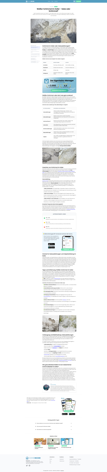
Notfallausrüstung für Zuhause (74, 464)
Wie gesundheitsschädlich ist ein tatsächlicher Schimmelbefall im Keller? (35, 62)
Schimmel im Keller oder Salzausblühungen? (34, 47)
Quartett (56, 1)
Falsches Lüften (45, 180)
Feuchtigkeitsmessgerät (59, 356)
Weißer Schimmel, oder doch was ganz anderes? (35, 49)
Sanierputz (64, 299)
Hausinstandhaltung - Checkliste (75, 459)
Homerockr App (57, 278)
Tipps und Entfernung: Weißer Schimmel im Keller (35, 56)
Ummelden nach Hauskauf (74, 462)
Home (49, 1)
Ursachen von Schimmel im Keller (35, 52)
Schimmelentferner (47, 296)
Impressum (62, 459)
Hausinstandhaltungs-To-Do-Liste (65, 360)
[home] (36, 1)
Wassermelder (47, 354)
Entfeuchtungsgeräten (71, 209)
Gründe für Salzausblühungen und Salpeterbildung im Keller (35, 54)
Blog (52, 1)
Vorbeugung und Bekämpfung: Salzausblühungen (33, 59)
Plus (50, 462)
